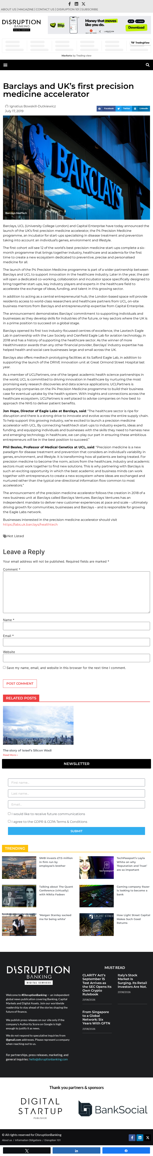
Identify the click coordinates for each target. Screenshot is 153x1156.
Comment (11, 569)
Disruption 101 (68, 9)
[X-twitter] (83, 4)
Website (9, 651)
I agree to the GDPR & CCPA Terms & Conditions (49, 822)
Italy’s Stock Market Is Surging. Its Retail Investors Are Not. (132, 981)
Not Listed (15, 536)
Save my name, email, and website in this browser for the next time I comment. (66, 667)
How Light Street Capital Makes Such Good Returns (133, 918)
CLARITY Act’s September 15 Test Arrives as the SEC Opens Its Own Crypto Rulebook (96, 984)
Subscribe (89, 9)
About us (8, 9)
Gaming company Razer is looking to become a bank (133, 890)
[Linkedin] (76, 4)
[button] (94, 31)
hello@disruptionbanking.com (48, 1059)
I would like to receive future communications (48, 814)
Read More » (10, 754)
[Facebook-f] (70, 4)
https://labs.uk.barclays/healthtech (30, 524)
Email (8, 635)
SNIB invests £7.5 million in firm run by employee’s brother (56, 861)
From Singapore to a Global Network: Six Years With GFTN (96, 1017)
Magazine (26, 9)
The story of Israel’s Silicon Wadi (27, 750)
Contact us (45, 9)
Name (8, 619)
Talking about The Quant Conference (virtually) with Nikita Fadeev (56, 890)
